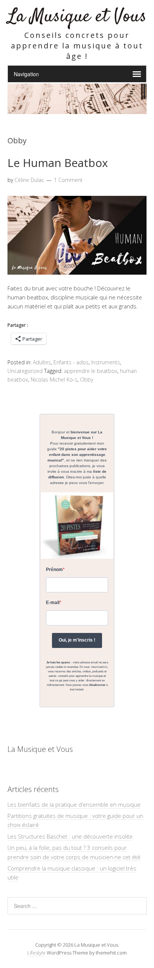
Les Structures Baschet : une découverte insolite (70, 836)
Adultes (42, 362)
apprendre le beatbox (90, 370)
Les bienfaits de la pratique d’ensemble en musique (74, 804)
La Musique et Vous (77, 16)
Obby (86, 379)
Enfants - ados (71, 362)
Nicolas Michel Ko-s (54, 379)
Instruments (105, 362)
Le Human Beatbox (57, 162)
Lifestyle (36, 952)
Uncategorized (25, 370)
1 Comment (68, 179)
